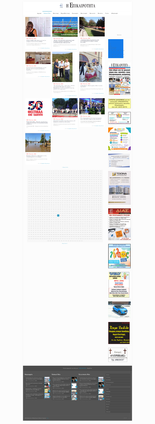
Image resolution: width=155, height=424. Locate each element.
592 (96, 207)
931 (42, 230)
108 (47, 177)
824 (98, 221)
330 (100, 190)
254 (78, 185)
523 (89, 202)
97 (96, 175)
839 (58, 223)
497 (31, 202)
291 (87, 187)
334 (35, 192)
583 (76, 207)
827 (31, 223)
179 (58, 181)
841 (62, 223)
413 (65, 196)
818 (85, 221)
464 (31, 200)
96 (94, 175)
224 (85, 183)
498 (33, 202)
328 (96, 190)
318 (74, 190)
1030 (42, 236)
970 (56, 232)
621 (87, 209)
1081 (83, 238)
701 (44, 215)
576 (60, 207)
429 (100, 196)
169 (35, 181)
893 (31, 228)
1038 (60, 236)
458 (91, 198)
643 (62, 211)
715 (76, 215)
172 (42, 181)
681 (74, 213)
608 (58, 209)
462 (100, 198)
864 (40, 226)
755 (91, 217)
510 (60, 202)
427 (96, 196)
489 (87, 200)
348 (67, 192)
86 (71, 175)
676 (62, 213)
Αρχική (107, 388)
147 (60, 179)
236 (38, 185)
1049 (85, 236)
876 (67, 226)
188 (78, 181)
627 (100, 209)
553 (82, 204)
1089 (101, 238)
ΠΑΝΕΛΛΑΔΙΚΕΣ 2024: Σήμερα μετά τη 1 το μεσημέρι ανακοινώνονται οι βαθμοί (36, 41)
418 (76, 196)
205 (42, 183)
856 (96, 223)
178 (56, 181)
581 (71, 207)
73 (42, 175)
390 (87, 194)
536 (44, 204)
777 (67, 219)
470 (44, 200)
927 (33, 230)
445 (62, 198)
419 (78, 196)
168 (33, 181)
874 (62, 226)
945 (74, 230)
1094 (57, 240)
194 (91, 181)
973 (62, 232)
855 (94, 223)
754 (89, 217)
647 (71, 211)
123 (80, 177)
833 (44, 223)
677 (65, 213)
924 (100, 228)
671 (51, 213)
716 (78, 215)
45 (53, 173)
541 (56, 204)
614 (71, 209)
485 (78, 200)
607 (56, 209)
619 (82, 209)
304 (42, 190)
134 (31, 179)
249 (67, 185)
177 (53, 181)
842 (65, 223)
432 (33, 198)
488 (85, 200)
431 (31, 198)
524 (91, 202)
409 (56, 196)
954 (94, 230)
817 (82, 221)
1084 (89, 238)
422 (85, 196)
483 (74, 200)
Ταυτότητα (108, 377)
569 (44, 207)
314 (65, 190)
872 (58, 226)
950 (85, 230)
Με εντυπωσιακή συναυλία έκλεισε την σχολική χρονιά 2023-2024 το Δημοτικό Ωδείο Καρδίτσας (90, 118)
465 (33, 200)
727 (29, 217)
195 (94, 181)
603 (47, 209)
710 (65, 215)
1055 (98, 236)
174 (47, 181)
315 (67, 190)
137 (38, 179)
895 (35, 228)
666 (40, 213)
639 (53, 211)
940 (62, 230)
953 (91, 230)
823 (96, 221)
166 (29, 181)
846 (74, 223)
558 (94, 204)
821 (91, 221)
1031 (45, 236)
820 (89, 221)
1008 (67, 234)
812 (71, 221)
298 (29, 190)
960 (33, 232)
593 (98, 207)
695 (31, 215)
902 (51, 228)
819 (87, 221)
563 (31, 207)
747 (74, 217)
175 (49, 181)
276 (53, 187)
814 (76, 221)
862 (35, 226)
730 (35, 217)
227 (91, 183)
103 (35, 177)
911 (71, 228)
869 (51, 226)
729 (33, 217)
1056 (101, 236)
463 (29, 200)
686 (85, 213)
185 (71, 181)
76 (49, 175)
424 (89, 196)
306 (47, 190)
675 (60, 213)
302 (38, 190)
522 (87, 202)
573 (53, 207)
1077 (74, 238)
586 (82, 207)
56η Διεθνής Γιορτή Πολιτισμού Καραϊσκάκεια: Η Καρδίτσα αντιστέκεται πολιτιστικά (64, 121)
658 (96, 211)
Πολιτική (107, 394)
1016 (85, 234)
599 (38, 209)
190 (82, 181)
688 (89, 213)
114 (60, 177)
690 (94, 213)
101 (31, 177)
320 (78, 190)
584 (78, 207)
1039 (63, 236)
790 (96, 219)
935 (51, 230)
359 (91, 192)
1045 (76, 236)
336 (40, 192)
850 (82, 223)
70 (35, 175)
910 (69, 228)
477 (60, 200)
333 (33, 192)
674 (58, 213)
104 (38, 177)
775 (62, 219)
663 (33, 213)
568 (42, 207)
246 (60, 185)
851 (85, 223)
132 (100, 177)
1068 (54, 238)
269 (38, 187)
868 (49, 226)
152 (71, 179)
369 (40, 194)
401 (38, 196)
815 (78, 221)
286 (76, 187)
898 (42, 228)
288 (80, 187)
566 (38, 207)
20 (71, 171)
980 (78, 232)
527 (98, 202)
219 (74, 183)
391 (89, 194)
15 (60, 171)
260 (91, 185)
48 (60, 173)
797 (38, 221)
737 (51, 217)
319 (76, 190)
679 (69, 213)
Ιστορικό (107, 374)
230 (98, 183)
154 (76, 179)
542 (58, 204)
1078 (76, 238)
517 (76, 202)
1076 (72, 238)
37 (35, 173)
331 (29, 192)
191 (85, 181)
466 (35, 200)
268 (35, 187)
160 (89, 179)
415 (69, 196)
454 (82, 198)
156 (80, 179)
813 (74, 221)
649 (76, 211)
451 (76, 198)
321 (80, 190)
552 (80, 204)
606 (53, 209)
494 (98, 200)
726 (100, 215)
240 (47, 185)
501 (40, 202)
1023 (101, 234)
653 (85, 211)
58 (82, 173)
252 (74, 185)
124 (82, 177)
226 (89, 183)
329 (98, 190)
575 (58, 207)
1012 (76, 234)
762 (33, 219)
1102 (75, 240)
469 (42, 200)
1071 (60, 238)
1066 (49, 238)
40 (42, 173)
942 (67, 230)
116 (65, 177)
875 (65, 226)
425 (91, 196)
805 (56, 221)
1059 (33, 238)
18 (67, 171)
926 (31, 230)
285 (74, 187)
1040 (65, 236)
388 (82, 194)
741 (60, 217)
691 (96, 213)
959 (31, 232)
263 (98, 185)
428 (98, 196)
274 (49, 187)
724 (96, 215)
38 (38, 173)
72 (40, 175)
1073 (65, 238)
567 (40, 207)
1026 (33, 236)
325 (89, 190)
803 (51, 221)
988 (96, 232)
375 (53, 194)
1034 (51, 236)
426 (94, 196)
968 (51, 232)
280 (62, 187)
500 (38, 202)
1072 (63, 238)
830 (38, 223)
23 (78, 171)
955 (96, 230)
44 (51, 173)
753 (87, 217)
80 (58, 175)
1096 (61, 240)
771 (53, 219)
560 (98, 204)
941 (65, 230)
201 (33, 183)
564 (33, 207)
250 (69, 185)
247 (62, 185)
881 (78, 226)
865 (42, 226)
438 (47, 198)
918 (87, 228)
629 (31, 211)
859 (29, 226)
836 (51, 223)
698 (38, 215)
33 (100, 171)
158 (85, 179)
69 (33, 175)
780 (74, 219)
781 (76, 219)
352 (76, 192)
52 (69, 173)
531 (33, 204)
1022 (98, 234)
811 (69, 221)
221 (78, 183)
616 (76, 209)
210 (53, 183)
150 (67, 179)
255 (80, 185)
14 (58, 171)
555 (87, 204)
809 (65, 221)
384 (74, 194)
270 (40, 187)
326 (91, 190)
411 (60, 196)
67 (29, 175)
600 (40, 209)
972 (60, 232)
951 (87, 230)
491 (91, 200)
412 (62, 196)
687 (87, 213)
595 (29, 209)
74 (44, 175)
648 (74, 211)
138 (40, 179)
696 (33, 215)
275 (51, 187)
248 (65, 185)
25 (82, 171)
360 (94, 192)
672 (53, 213)
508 (56, 202)
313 (62, 190)
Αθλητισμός (108, 411)
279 (60, 187)
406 (49, 196)
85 (69, 175)
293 (91, 187)
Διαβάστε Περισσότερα (45, 48)
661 (29, 213)
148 (62, 179)
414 (67, 196)
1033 (49, 236)
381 (67, 194)
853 (89, 223)
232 (29, 185)
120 (74, 177)
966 (47, 232)
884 (85, 226)
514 (69, 202)
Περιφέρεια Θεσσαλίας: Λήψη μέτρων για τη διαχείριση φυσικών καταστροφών (36, 156)
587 (85, 207)
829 (35, 223)
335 (38, 192)
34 (29, 173)
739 (56, 217)
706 (56, 215)
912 (74, 228)
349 (69, 192)
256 (82, 185)
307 (49, 190)
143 (51, 179)
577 (62, 207)
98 (98, 175)
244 (56, 185)
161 (91, 179)
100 (29, 177)
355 (82, 192)
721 (89, 215)
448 (69, 198)
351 (74, 192)
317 (71, 190)
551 (78, 204)
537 (47, 204)
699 (40, 215)
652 (82, 211)
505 (49, 202)
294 (94, 187)
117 (67, 177)
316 (69, 190)
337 (42, 192)
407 (51, 196)
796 (35, 221)
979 (76, 232)
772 (56, 219)
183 (67, 181)
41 (44, 173)
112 (56, 177)
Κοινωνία (108, 404)
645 (67, 211)
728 (31, 217)
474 (53, 200)
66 (100, 173)
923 (98, 228)
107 (44, 177)
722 (91, 215)
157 (82, 179)
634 (42, 211)
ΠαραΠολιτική (108, 396)
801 (47, 221)
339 (47, 192)
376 (56, 194)
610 (62, 209)
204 (40, 183)
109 (49, 177)
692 (98, 213)
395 (98, 194)
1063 (42, 238)
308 (51, 190)
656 (91, 211)
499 (35, 202)
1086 (94, 238)
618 (80, 209)
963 (40, 232)
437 (44, 198)
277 (56, 187)
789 (94, 219)
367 (35, 194)
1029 (40, 236)
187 (76, 181)
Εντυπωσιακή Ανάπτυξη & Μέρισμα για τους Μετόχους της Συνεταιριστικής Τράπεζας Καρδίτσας (36, 69)
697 (35, 215)
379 (62, 194)
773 (58, 219)
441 (53, 198)
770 (51, 219)
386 (78, 194)
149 (65, 179)
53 (71, 173)
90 (80, 175)
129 (94, 177)
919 (89, 228)
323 (85, 190)
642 (60, 211)
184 (69, 181)
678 (67, 213)
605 (51, 209)
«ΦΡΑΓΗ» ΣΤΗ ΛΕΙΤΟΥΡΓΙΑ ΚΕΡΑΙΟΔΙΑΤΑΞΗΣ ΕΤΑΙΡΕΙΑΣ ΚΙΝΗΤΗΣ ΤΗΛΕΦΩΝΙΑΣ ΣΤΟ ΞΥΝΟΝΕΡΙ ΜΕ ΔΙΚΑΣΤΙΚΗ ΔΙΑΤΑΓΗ (63, 41)
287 (78, 187)
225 (87, 183)
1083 (87, 238)
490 (89, 200)
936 (53, 230)
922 (96, 228)
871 (56, 226)
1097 (64, 240)
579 (67, 207)
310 (56, 190)
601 (42, 209)
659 (98, 211)
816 (80, 221)
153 (74, 179)
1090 (48, 240)
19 (69, 171)
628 (29, 211)
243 (53, 185)
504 (47, 202)
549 (74, 204)
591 (94, 207)
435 (40, 198)
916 (82, 228)
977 (71, 232)
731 (38, 217)
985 (89, 232)
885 (87, 226)
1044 (74, 236)
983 (85, 232)
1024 (29, 236)
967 (49, 232)
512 (65, 202)
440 (51, 198)
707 (58, 215)
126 (87, 177)
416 (71, 196)
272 (44, 187)
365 (31, 194)
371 (44, 194)
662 (31, 213)
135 (33, 179)
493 (96, 200)
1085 (92, 238)
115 (62, 177)
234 (33, 185)
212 (58, 183)
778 (69, 219)
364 (29, 194)
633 (40, 211)
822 (94, 221)
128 (91, 177)
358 (89, 192)
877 (69, 226)
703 (49, 215)
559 (96, 204)
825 (100, 221)
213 (60, 183)
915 (80, 228)
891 (100, 226)
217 (69, 183)
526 (96, 202)
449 (71, 198)
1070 (58, 238)
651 (80, 211)
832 (42, 223)
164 (98, 179)
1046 (78, 236)
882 (80, 226)
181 (62, 181)
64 (96, 173)
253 (76, 185)
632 (38, 211)
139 (42, 179)
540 (53, 204)
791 (98, 219)
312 (60, 190)
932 (44, 230)
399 (33, 196)
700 (42, 215)
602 (44, 209)
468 (40, 200)
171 (40, 181)
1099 (68, 240)
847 (76, 223)
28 (89, 171)
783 (80, 219)
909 (67, 228)
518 (78, 202)
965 (44, 232)
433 (35, 198)
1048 (83, 236)
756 (94, 217)
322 (82, 190)
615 (74, 209)
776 (65, 219)
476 (58, 200)
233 (31, 185)
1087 (96, 238)
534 (40, 204)
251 (71, 185)
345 (60, 192)
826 (29, 223)
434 (38, 198)
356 (85, 192)
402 (40, 196)
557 (91, 204)
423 (87, 196)
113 (58, 177)
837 (53, 223)
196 (96, 181)
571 (49, 207)
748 (76, 217)
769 (49, 219)
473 (51, 200)
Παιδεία (107, 406)
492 (94, 200)
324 (87, 190)
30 (94, 171)
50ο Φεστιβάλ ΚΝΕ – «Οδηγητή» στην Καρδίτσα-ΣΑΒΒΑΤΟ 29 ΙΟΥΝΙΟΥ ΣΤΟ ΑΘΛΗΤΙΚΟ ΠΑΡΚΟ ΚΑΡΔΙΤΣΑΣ (37, 123)
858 (100, 223)
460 (96, 198)
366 (33, 194)
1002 (54, 234)
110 (51, 177)
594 (100, 207)
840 (60, 223)
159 (87, 179)
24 (80, 171)
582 (74, 207)
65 (98, 173)
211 (56, 183)
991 (29, 234)
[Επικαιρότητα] (77, 6)
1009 (69, 234)
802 (49, 221)
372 (47, 194)
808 (62, 221)
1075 (69, 238)
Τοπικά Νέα (108, 391)
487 (82, 200)
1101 (73, 240)
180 (60, 181)
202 (35, 183)
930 (40, 230)
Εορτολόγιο (119, 34)
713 (71, 215)
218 (71, 183)
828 (33, 223)
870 (53, 226)
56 (78, 173)
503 (44, 202)
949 (82, 230)
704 (51, 215)
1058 (31, 238)
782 (78, 219)
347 (65, 192)
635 (44, 211)
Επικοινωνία (108, 384)
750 (80, 217)
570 (47, 207)
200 (31, 183)
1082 (85, 238)
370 (42, 194)
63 (94, 173)
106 (42, 177)
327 (94, 190)
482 (71, 200)
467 (38, 200)
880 (76, 226)
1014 (80, 234)
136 (35, 179)
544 (62, 204)
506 (51, 202)
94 (89, 175)
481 (69, 200)
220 (76, 183)
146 (58, 179)
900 (47, 228)
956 (98, 230)
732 (40, 217)
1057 (29, 238)
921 (94, 228)
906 (60, 228)
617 (78, 209)
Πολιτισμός (108, 401)
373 (49, 194)
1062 (40, 238)
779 (71, 219)
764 (38, 219)
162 (94, 179)
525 (94, 202)
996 (40, 234)
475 (56, 200)
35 (31, 173)
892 (29, 228)
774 (60, 219)
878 (71, 226)
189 (80, 181)
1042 (69, 236)
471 (47, 200)
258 (87, 185)
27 (87, 171)
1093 (55, 240)
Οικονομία (108, 399)
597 (33, 209)
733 (42, 217)
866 (44, 226)
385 (76, 194)
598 (35, 209)
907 (62, 228)
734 (44, 217)
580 (69, 207)
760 (29, 219)
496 (29, 202)
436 (42, 198)
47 (58, 173)
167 (31, 181)
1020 (94, 234)
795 (33, 221)
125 (85, 177)
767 (44, 219)
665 (38, 213)
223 (82, 183)
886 (89, 226)
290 (85, 187)
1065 (47, 238)
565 (35, 207)
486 (80, 200)
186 (74, 181)
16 (62, 171)
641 (58, 211)
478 (62, 200)
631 (35, 211)
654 (87, 211)
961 (35, 232)
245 (58, 185)
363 (100, 192)
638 (51, 211)
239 (44, 185)
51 (67, 173)
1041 (67, 236)
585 (80, 207)
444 (60, 198)
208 (49, 183)
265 (29, 187)
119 (71, 177)
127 (89, 177)
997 (42, 234)
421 (82, 196)
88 (76, 175)
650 (78, 211)
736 (49, 217)
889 (96, 226)
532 (35, 204)
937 (56, 230)
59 (85, 173)
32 (98, 171)
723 (94, 215)
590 (91, 207)
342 (53, 192)
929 (38, 230)
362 (98, 192)
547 (69, 204)
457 (89, 198)
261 (94, 185)
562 (29, 207)
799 (42, 221)
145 (56, 179)
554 (85, 204)
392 (91, 194)
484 (76, 200)
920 (91, 228)
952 (89, 230)
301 (35, 190)
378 (60, 194)
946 (76, 230)
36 (33, 173)
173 (44, 181)
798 (40, 221)
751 (82, 217)
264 (100, 185)
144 (53, 179)
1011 (74, 234)
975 (67, 232)
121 (76, 177)
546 (67, 204)
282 (67, 187)
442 (56, 198)
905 (58, 228)
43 (49, 173)
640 (56, 211)
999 (47, 234)
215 (65, 183)
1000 (49, 234)
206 (44, 183)
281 (65, 187)
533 (38, 204)
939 (60, 230)
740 (58, 217)
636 (47, 211)
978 (74, 232)
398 (31, 196)
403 (42, 196)
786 (87, 219)
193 (89, 181)
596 (31, 209)
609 (60, 209)
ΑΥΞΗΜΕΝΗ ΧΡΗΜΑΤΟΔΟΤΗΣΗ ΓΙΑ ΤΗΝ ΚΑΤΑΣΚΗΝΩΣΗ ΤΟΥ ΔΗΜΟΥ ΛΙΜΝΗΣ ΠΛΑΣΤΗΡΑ (89, 41)
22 (76, 171)
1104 (79, 240)
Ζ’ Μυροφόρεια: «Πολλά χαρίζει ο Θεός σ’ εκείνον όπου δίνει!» (91, 86)
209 (51, 183)
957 (100, 230)
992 (31, 234)
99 (100, 175)
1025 (31, 236)
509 (58, 202)
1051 (89, 236)
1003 (56, 234)
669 (47, 213)
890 (98, 226)
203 (38, 183)
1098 (66, 240)
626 (98, 209)
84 (67, 175)
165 (100, 179)
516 (74, 202)
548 (71, 204)
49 (62, 173)
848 (78, 223)
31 (96, 171)
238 (42, 185)
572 (51, 207)
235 (35, 185)
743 (65, 217)
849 (80, 223)
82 (62, 175)
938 (58, 230)
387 (80, 194)
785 (85, 219)
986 (91, 232)
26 (85, 171)
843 (67, 223)
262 (96, 185)
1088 (98, 238)
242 (51, 185)
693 (100, 213)
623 (91, 209)
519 (80, 202)
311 (58, 190)
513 (67, 202)
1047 (80, 236)
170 (38, 181)
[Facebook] (124, 418)
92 (85, 175)
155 (78, 179)
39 (40, 173)
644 (65, 211)
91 (82, 175)
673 (56, 213)
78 (53, 175)
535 (42, 204)
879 (74, 226)
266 (31, 187)
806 (58, 221)
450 (74, 198)
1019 (92, 234)
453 (80, 198)
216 (67, 183)
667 (42, 213)
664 (35, 213)
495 (100, 200)
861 (33, 226)
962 (38, 232)
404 (44, 196)
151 (69, 179)
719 (85, 215)
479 (65, 200)
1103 (77, 240)
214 (62, 183)
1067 (51, 238)
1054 (96, 236)
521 (85, 202)
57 (80, 173)
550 (76, 204)
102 (33, 177)
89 (78, 175)
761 (31, 219)
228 (94, 183)
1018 (89, 234)
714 (74, 215)
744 (67, 217)
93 (87, 175)
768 (47, 219)
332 (31, 192)
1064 (45, 238)
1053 (94, 236)
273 (47, 187)
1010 (72, 234)
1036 (56, 236)
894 (33, 228)
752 (85, 217)
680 (71, 213)
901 (49, 228)
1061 (38, 238)
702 (47, 215)
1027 (36, 236)
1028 (38, 236)
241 (49, 185)
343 (56, 192)
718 (82, 215)
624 (94, 209)
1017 (87, 234)
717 (80, 215)
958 (29, 232)
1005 (60, 234)
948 (80, 230)
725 (98, 215)
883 (82, 226)
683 (78, 213)
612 (67, 209)
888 (94, 226)
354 (80, 192)
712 (69, 215)
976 (69, 232)
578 (65, 207)
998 (44, 234)
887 (91, 226)
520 (82, 202)
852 (87, 223)
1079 (78, 238)
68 (31, 175)
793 (29, 221)
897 (40, 228)
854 (91, 223)
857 (98, 223)
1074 (67, 238)
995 (38, 234)
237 (40, 185)
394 (96, 194)
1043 (72, 236)
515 (71, 202)
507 (53, 202)
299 (31, 190)
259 (89, 185)
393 (94, 194)
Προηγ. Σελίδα (65, 167)
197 (98, 181)
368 (38, 194)
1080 (80, 238)
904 (56, 228)
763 (35, 219)
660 (100, 211)
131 (98, 177)
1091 (50, 240)
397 (29, 196)
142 (49, 179)
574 (56, 207)
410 (58, 196)
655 (89, 211)
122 (78, 177)
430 (29, 198)
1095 (59, 240)
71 (38, 175)
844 (69, 223)
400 (35, 196)
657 (94, 211)
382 (69, 194)
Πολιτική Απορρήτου (110, 382)
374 (51, 194)
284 (71, 187)
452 (78, 198)
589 (89, 207)
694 (29, 215)
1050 (87, 236)
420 (80, 196)
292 (89, 187)
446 (65, 198)
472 (49, 200)
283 (69, 187)
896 (38, 228)
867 (47, 226)
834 (47, 223)
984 (87, 232)
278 (58, 187)
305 (44, 190)
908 (65, 228)
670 (49, 213)
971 (58, 232)
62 (91, 173)
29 (91, 171)
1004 (58, 234)
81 (60, 175)
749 (78, 217)
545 (65, 204)
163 (96, 179)
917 (85, 228)
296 (98, 187)
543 (60, 204)
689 (91, 213)
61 (89, 173)
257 (85, 185)
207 (47, 183)
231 (100, 183)
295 (96, 187)
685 (82, 213)
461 (98, 198)
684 (80, 213)
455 (85, 198)
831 (40, 223)
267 (33, 187)
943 (69, 230)
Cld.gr (47, 418)
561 (100, 204)
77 (51, 175)
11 (51, 171)
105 (40, 177)
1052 (92, 236)
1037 (58, 236)
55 (76, 173)
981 (80, 232)
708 (60, 215)
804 (53, 221)
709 (62, 215)
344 (58, 192)
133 (29, 179)
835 (49, 223)
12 (53, 171)
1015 (83, 234)
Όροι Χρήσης (108, 379)
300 (33, 190)
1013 (78, 234)
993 (33, 234)
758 (98, 217)
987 (94, 232)
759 (100, 217)
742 (62, 217)
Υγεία (107, 409)
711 (67, 215)
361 (96, 192)
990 (100, 232)
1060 (36, 238)
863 (38, 226)
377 (58, 194)
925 (29, 230)
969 (53, 232)
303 (40, 190)
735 (47, 217)
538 (49, 204)
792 (100, 219)
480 (67, 200)
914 (78, 228)
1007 (65, 234)
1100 (70, 240)
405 (47, 196)
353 (78, 192)
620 (85, 209)
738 (53, 217)
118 (69, 177)
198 (100, 181)
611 (65, 209)
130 (96, 177)
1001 (51, 234)
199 (29, 183)
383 (71, 194)
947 (78, 230)
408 (53, 196)
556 (89, 204)
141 (47, 179)
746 (71, 217)
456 (87, 198)
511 (62, 202)
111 (53, 177)
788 (91, 219)
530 (31, 204)
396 (100, 194)
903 (53, 228)
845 (71, 223)
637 (49, 211)
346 (62, 192)
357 (87, 192)
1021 (96, 234)
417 (74, 196)
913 (76, 228)
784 (82, 219)
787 (89, 219)
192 (87, 181)
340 (49, 192)
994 (35, 234)
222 (80, 183)
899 (44, 228)
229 (96, 183)
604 (49, 209)
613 (69, 209)
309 (53, 190)
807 (60, 221)
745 (69, 217)
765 (40, 219)
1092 (52, 240)
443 (58, 198)
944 (71, 230)
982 (82, 232)
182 (65, 181)
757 (96, 217)
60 (87, 173)
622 (89, 209)
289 (82, 187)
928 (35, 230)
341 (51, 192)
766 (42, 219)
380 (65, 194)
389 (85, 194)
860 (31, 226)
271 (42, 187)
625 (96, 209)
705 (53, 215)
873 (60, 226)
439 (49, 198)
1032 (47, 236)
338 (44, 192)
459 (94, 198)
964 (42, 232)
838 (56, 223)
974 (65, 232)
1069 (56, 238)
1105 (82, 240)
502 (42, 202)
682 (76, 213)
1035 (54, 236)
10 (49, 171)
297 (100, 187)
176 (51, 181)
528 (100, 202)
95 (91, 175)
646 (69, 211)
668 (44, 213)
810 (67, 221)
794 (31, 221)
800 (44, 221)
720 (87, 215)
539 (51, 204)
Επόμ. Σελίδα (64, 243)
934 (49, 230)
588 (87, 207)
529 (29, 204)
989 (98, 232)
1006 (63, 234)
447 (67, 198)
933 (47, 230)
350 (71, 192)
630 (33, 211)
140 (44, 179)
